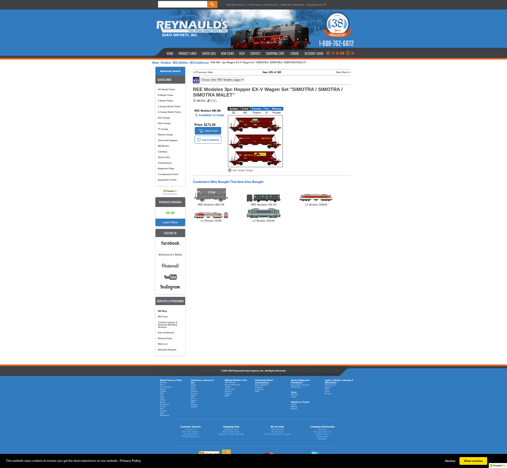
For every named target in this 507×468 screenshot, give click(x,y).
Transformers (165, 163)
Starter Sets (164, 157)
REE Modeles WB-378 (211, 204)
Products (166, 62)
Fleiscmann (165, 387)
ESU (327, 389)
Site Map (322, 439)
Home (155, 62)
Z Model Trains (165, 101)
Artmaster (229, 389)
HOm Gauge (164, 123)
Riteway (295, 394)
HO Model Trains (166, 89)
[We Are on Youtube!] (342, 53)
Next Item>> (343, 72)
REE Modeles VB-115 (263, 204)
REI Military (230, 382)
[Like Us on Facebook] (328, 53)
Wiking (294, 406)
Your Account (271, 5)
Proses (194, 404)
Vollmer (194, 391)
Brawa (163, 389)
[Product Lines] (188, 53)
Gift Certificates (166, 332)
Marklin (163, 382)
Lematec (259, 389)
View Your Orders (190, 432)
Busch (194, 400)
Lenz (327, 391)
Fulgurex (259, 387)
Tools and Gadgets (168, 140)
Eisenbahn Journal (300, 385)
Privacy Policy (165, 338)
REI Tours (163, 316)
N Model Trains (165, 95)
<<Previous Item (203, 72)
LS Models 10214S (263, 220)
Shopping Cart (314, 5)
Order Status (255, 5)
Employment (322, 436)
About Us (322, 429)
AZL (162, 409)
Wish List (286, 5)
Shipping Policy (190, 434)
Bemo (163, 402)
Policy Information (231, 432)
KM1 (162, 413)
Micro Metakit (261, 385)
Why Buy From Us (235, 5)
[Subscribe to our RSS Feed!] (352, 53)
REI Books (163, 146)
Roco (162, 385)
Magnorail (165, 415)
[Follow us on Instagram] (347, 53)
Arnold (163, 411)
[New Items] (227, 53)
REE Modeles (180, 62)
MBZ (193, 402)
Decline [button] (450, 460)
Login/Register (277, 429)
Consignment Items (168, 174)
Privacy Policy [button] (130, 460)
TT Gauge (163, 129)
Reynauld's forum (167, 180)
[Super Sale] (209, 53)
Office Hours (322, 434)
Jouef (162, 406)
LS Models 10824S (316, 204)
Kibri (193, 387)
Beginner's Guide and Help (231, 434)
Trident (228, 393)
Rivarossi (164, 404)
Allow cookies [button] (473, 460)
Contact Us (190, 429)
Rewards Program (167, 349)
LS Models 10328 (211, 220)
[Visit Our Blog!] (333, 53)
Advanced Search (170, 71)
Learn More (170, 222)
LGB (162, 398)
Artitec (194, 407)
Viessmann (330, 385)
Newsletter (298, 5)
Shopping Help (231, 429)
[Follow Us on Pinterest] (337, 53)
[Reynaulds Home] (164, 53)
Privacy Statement (190, 436)
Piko (162, 393)
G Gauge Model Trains (169, 112)
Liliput (163, 391)
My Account (277, 432)
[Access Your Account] (313, 53)
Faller (193, 385)
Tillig (162, 400)
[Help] (242, 53)
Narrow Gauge (165, 134)
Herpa (294, 404)
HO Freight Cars (199, 62)
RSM (193, 396)
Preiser (194, 393)
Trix (162, 395)
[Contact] (255, 53)
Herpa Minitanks (232, 385)
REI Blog (162, 311)
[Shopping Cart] (275, 53)
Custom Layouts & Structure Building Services (167, 324)
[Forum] (294, 53)
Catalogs (162, 151)
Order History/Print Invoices (277, 434)
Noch (193, 389)
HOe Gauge (164, 118)
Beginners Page (166, 168)
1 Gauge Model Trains (169, 106)
